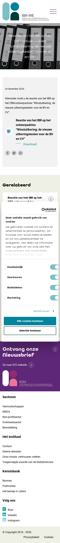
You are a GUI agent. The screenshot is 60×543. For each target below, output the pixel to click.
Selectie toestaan (30, 330)
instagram (14, 520)
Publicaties (9, 486)
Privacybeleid (31, 537)
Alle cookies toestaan (30, 320)
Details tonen (41, 311)
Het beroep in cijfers (14, 491)
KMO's (6, 411)
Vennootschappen (13, 406)
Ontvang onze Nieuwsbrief (20, 352)
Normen (7, 480)
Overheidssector (11, 422)
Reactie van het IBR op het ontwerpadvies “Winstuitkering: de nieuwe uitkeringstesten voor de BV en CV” (34, 132)
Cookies (48, 537)
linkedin (12, 515)
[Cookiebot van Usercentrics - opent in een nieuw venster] (42, 210)
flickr (10, 509)
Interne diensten (11, 451)
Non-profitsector (11, 417)
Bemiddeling (9, 427)
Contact (7, 446)
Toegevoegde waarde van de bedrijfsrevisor (27, 462)
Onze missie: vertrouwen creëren (21, 456)
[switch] (55, 277)
